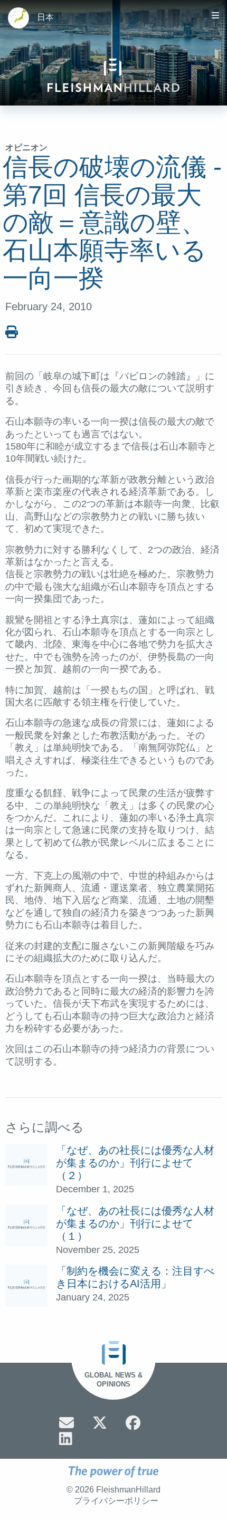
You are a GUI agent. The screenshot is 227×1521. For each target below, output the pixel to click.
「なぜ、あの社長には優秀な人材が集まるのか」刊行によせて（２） (135, 1162)
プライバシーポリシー (116, 1501)
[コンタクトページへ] (66, 1422)
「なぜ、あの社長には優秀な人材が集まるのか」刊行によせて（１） (135, 1223)
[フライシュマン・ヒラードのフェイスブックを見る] (133, 1422)
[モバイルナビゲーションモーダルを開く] (215, 15)
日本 (45, 17)
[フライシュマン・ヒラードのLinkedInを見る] (66, 1438)
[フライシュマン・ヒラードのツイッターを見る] (99, 1422)
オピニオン (26, 147)
